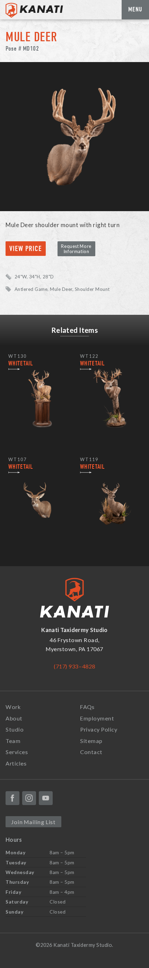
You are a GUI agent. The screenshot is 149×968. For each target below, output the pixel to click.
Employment (97, 718)
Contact (91, 752)
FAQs (87, 706)
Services (17, 752)
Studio (15, 729)
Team (13, 740)
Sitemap (91, 740)
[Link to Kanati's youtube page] (46, 798)
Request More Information (76, 248)
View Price (25, 248)
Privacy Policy (98, 729)
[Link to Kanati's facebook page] (12, 798)
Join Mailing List (33, 822)
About (14, 718)
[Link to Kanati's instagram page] (29, 798)
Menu (135, 9)
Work (13, 706)
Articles (16, 763)
